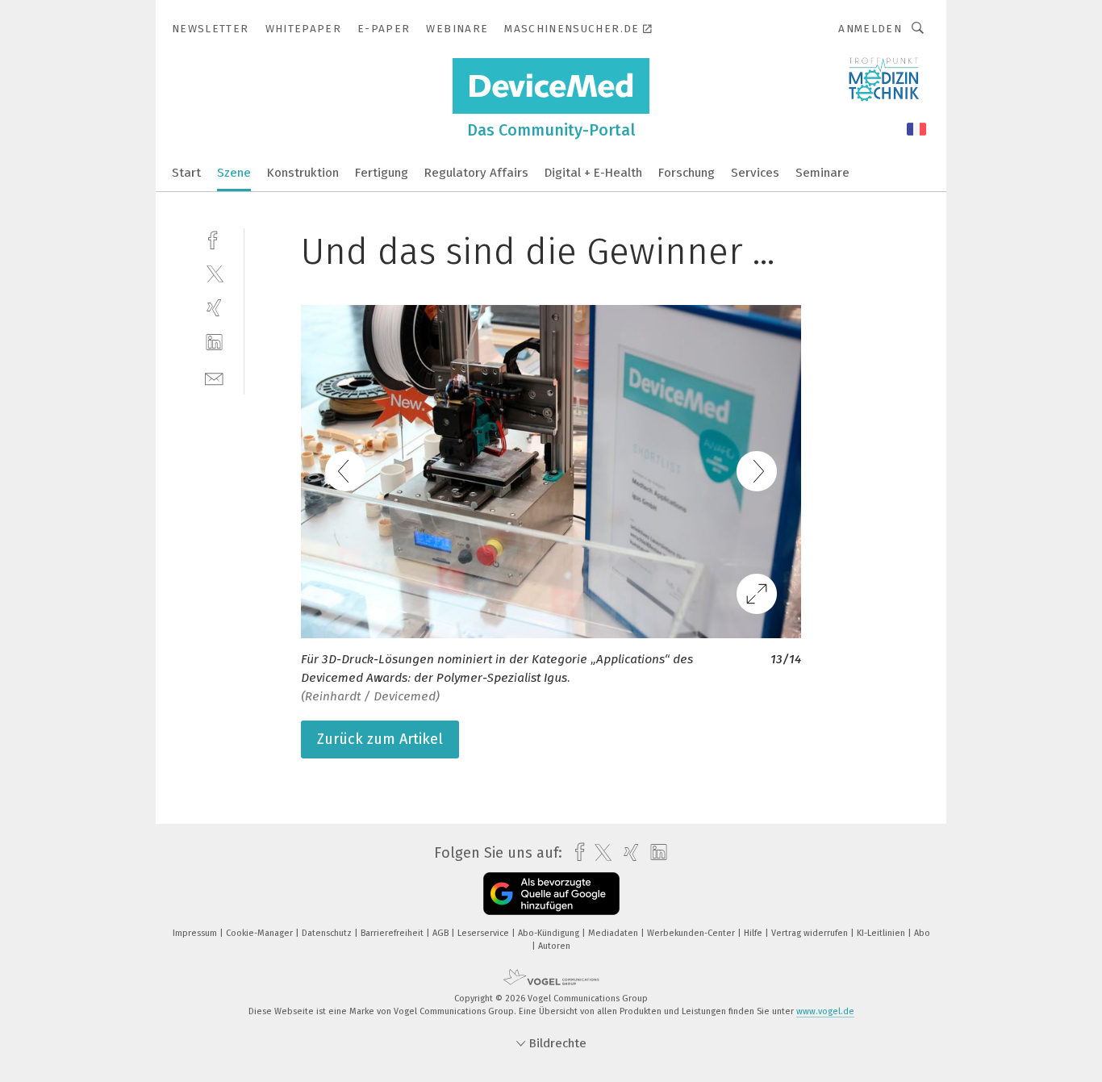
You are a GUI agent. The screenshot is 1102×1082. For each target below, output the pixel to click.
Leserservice (484, 933)
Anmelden (870, 29)
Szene (234, 172)
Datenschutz (328, 933)
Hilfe (754, 933)
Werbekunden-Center (692, 933)
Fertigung (381, 172)
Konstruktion (303, 172)
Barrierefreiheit (393, 933)
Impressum (196, 933)
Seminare (822, 172)
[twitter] (214, 273)
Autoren (554, 946)
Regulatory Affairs (476, 172)
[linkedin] (214, 342)
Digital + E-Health (593, 172)
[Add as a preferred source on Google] (551, 893)
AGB (441, 933)
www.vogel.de (825, 1011)
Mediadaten (614, 933)
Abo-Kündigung (550, 933)
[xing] (214, 308)
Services (755, 172)
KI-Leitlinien (882, 933)
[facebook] (214, 238)
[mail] (214, 377)
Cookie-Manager (260, 933)
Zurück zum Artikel (380, 739)
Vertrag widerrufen (810, 933)
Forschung (686, 172)
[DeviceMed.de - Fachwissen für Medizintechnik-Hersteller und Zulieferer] (186, 171)
